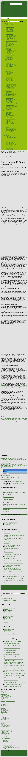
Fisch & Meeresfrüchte (11, 69)
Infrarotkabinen (4, 711)
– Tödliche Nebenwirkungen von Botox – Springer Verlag (14, 418)
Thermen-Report (4, 736)
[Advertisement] (14, 191)
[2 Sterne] (7, 167)
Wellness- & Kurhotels (6, 738)
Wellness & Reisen (7, 14)
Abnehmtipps (9, 60)
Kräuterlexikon (9, 81)
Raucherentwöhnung (10, 51)
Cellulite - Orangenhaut (6, 696)
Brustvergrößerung (5, 695)
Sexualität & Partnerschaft (9, 12)
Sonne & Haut (4, 732)
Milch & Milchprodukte (11, 84)
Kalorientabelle (7, 630)
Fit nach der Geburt (5, 705)
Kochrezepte (9, 79)
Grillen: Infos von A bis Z (11, 74)
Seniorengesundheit (10, 55)
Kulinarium (8, 82)
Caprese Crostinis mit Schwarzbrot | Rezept (14, 682)
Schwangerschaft (10, 149)
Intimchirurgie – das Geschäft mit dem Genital (14, 492)
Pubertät (2, 723)
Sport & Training (9, 122)
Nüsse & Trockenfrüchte (11, 85)
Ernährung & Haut (5, 699)
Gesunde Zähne (9, 34)
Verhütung (8, 109)
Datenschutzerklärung (8, 746)
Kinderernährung (10, 142)
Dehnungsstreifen (5, 697)
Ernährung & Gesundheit (11, 64)
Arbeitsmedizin (9, 29)
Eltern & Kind (6, 15)
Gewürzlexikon (9, 72)
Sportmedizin (9, 56)
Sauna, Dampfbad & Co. (11, 129)
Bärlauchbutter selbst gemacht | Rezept (13, 677)
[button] (5, 470)
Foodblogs (8, 71)
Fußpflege (3, 708)
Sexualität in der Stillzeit (11, 106)
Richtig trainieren (4, 724)
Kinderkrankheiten (10, 145)
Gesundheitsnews (8, 612)
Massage (8, 127)
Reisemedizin (9, 52)
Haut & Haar (8, 116)
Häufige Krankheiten (10, 38)
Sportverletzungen (5, 733)
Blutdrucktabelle (9, 30)
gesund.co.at (3, 151)
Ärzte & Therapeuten (9, 607)
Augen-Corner (9, 28)
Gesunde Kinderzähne (11, 137)
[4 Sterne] (17, 167)
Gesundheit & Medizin (8, 7)
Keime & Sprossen (10, 77)
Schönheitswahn (6, 479)
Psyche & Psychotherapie (12, 50)
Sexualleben (9, 101)
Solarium (8, 120)
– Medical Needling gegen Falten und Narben (11, 458)
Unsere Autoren (6, 742)
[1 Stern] (3, 167)
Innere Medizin (9, 43)
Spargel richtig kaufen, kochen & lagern (13, 578)
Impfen (7, 42)
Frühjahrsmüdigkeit (5, 706)
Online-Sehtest (7, 618)
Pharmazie (8, 49)
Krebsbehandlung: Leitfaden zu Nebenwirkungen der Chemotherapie (13, 569)
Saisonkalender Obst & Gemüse (11, 620)
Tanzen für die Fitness (13, 736)
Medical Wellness (10, 128)
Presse (4, 744)
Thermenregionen (10, 130)
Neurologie (8, 48)
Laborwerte (8, 45)
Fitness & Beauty (7, 13)
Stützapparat (9, 57)
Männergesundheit (10, 46)
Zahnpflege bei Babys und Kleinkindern (13, 563)
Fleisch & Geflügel (10, 70)
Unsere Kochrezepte (8, 9)
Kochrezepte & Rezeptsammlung (12, 631)
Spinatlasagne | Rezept (9, 652)
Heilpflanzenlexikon (10, 39)
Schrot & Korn (9, 91)
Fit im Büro (8, 113)
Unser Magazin (6, 10)
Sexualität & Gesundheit (11, 103)
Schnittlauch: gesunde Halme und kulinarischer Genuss (12, 549)
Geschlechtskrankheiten (11, 96)
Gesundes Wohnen (10, 36)
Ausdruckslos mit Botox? (11, 523)
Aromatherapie (4, 691)
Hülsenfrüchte (9, 75)
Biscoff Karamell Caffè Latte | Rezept (12, 648)
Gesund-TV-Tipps (8, 613)
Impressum (5, 741)
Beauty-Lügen (4, 694)
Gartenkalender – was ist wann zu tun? (13, 554)
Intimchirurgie (4, 712)
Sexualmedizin (9, 102)
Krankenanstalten (8, 616)
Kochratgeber (9, 78)
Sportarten (8, 121)
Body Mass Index (10, 31)
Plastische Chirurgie (8, 499)
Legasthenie (3, 717)
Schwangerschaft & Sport (6, 730)
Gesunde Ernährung (8, 8)
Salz (17, 322)
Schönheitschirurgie (5, 725)
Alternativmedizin (10, 27)
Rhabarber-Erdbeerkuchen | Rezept (12, 686)
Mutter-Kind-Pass (5, 719)
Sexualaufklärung (10, 100)
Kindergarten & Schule (11, 144)
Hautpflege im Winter (5, 710)
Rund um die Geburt (10, 139)
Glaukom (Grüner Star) (9, 558)
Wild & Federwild (10, 93)
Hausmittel (8, 37)
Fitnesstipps (8, 114)
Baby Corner (3, 692)
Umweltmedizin (9, 58)
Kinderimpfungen (10, 143)
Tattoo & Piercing (10, 123)
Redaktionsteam (6, 475)
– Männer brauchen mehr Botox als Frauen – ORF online (14, 419)
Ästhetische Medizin (11, 477)
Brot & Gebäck (9, 63)
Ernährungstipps (9, 66)
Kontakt (5, 740)
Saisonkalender (9, 89)
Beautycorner (9, 112)
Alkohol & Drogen (10, 24)
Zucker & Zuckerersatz (11, 94)
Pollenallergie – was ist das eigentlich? (13, 582)
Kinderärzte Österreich (11, 141)
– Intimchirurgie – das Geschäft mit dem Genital (11, 464)
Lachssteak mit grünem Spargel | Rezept (13, 656)
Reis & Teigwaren (10, 88)
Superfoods (8, 92)
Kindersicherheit (9, 146)
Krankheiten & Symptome (10, 633)
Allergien (8, 25)
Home (4, 6)
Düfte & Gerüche (4, 698)
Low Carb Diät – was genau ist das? (12, 574)
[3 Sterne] (12, 167)
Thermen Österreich (5, 734)
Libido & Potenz (9, 98)
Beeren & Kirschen (10, 62)
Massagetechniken (5, 718)
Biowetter (6, 609)
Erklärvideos (7, 611)
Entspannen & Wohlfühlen (12, 126)
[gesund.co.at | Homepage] (4, 1)
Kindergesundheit (10, 44)
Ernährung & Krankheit (11, 65)
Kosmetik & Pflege (10, 117)
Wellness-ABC (9, 133)
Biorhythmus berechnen (9, 608)
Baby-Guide (8, 136)
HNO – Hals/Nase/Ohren (11, 41)
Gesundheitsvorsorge (11, 35)
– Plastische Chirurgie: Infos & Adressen (10, 467)
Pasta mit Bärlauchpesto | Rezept (12, 643)
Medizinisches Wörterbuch (10, 634)
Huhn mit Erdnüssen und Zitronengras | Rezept (15, 673)
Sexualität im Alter (10, 105)
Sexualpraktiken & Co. (11, 107)
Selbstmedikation (10, 53)
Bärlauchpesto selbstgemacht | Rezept (13, 667)
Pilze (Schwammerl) (10, 87)
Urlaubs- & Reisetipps (11, 131)
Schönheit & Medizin (10, 119)
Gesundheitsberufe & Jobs (10, 615)
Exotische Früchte (10, 67)
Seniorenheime (8, 619)
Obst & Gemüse (9, 86)
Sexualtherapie (9, 108)
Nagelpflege (3, 720)
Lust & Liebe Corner (10, 99)
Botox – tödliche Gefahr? (11, 522)
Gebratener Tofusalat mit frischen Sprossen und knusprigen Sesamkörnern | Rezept (14, 663)
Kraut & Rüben (9, 80)
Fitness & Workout (10, 115)
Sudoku (6, 622)
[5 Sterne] (22, 167)
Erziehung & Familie (10, 138)
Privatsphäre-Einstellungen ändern (11, 747)
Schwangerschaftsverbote (7, 731)
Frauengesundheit (10, 32)
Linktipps (7, 524)
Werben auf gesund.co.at (9, 745)
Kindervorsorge (9, 148)
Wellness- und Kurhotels (11, 134)
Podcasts (5, 16)
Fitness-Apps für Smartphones (8, 701)
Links (4, 748)
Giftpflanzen (8, 73)
